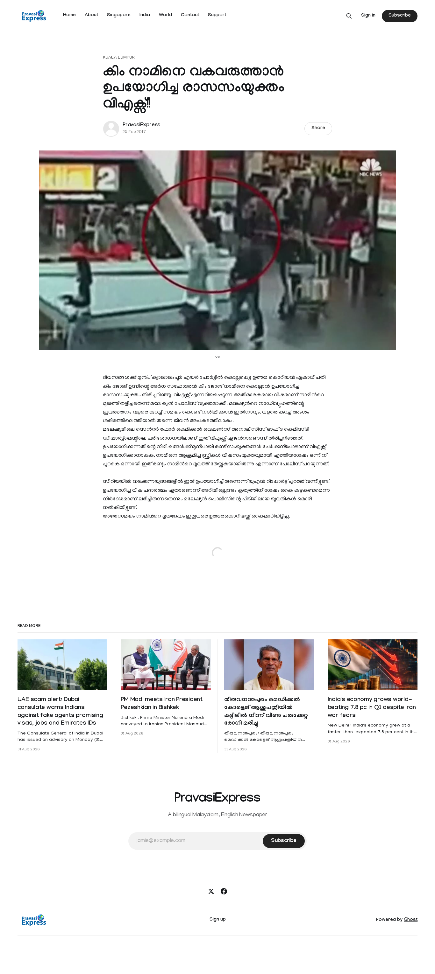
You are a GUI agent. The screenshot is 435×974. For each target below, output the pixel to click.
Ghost (410, 920)
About (91, 15)
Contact (190, 15)
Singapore (119, 15)
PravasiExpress (141, 125)
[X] (211, 891)
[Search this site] (349, 16)
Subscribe (400, 16)
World (165, 15)
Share (318, 128)
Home (69, 15)
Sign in (368, 16)
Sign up (218, 920)
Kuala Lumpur (119, 57)
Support (217, 15)
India (144, 15)
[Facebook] (224, 891)
